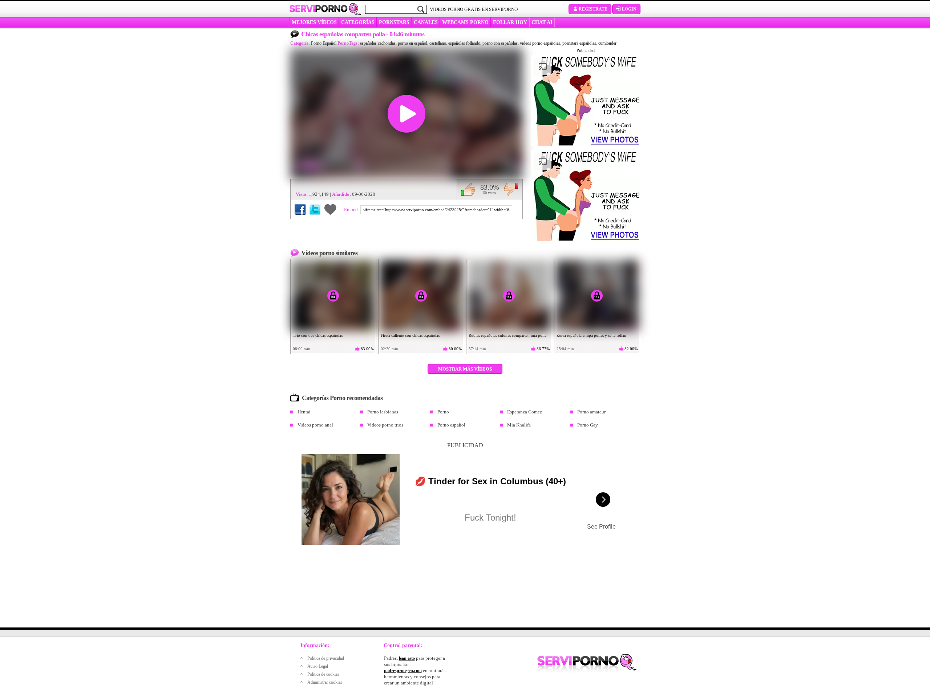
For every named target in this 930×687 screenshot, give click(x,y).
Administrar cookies (324, 682)
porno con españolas (500, 43)
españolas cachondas (378, 43)
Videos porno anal (315, 425)
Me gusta (468, 189)
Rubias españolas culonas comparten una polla (507, 335)
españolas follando (464, 43)
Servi (318, 8)
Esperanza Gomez (524, 412)
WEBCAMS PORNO (465, 22)
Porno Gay (587, 425)
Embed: (352, 209)
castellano (437, 43)
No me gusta (511, 189)
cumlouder (607, 43)
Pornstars (394, 22)
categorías (358, 22)
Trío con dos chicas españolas (318, 335)
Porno (443, 412)
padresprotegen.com (403, 670)
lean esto (407, 658)
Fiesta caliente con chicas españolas (410, 335)
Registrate (593, 9)
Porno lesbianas (382, 412)
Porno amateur (591, 412)
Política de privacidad (325, 658)
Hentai (304, 412)
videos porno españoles (540, 43)
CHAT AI (541, 22)
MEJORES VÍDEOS (314, 22)
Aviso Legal (317, 666)
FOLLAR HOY (510, 22)
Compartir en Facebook (300, 209)
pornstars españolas (579, 43)
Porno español (451, 425)
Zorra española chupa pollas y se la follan (591, 335)
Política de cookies (323, 674)
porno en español (412, 43)
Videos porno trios (385, 425)
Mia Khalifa (519, 425)
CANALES (426, 22)
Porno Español (323, 43)
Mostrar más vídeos (465, 369)
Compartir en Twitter (315, 209)
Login (629, 9)
